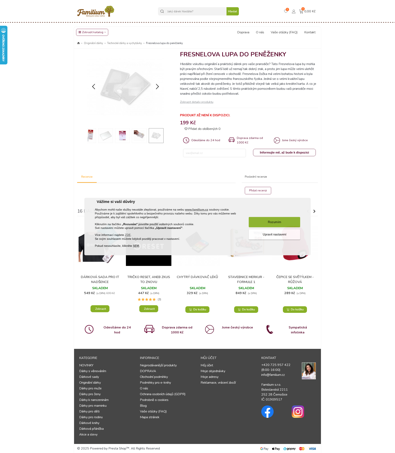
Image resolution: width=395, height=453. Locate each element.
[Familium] (95, 11)
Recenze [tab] (87, 177)
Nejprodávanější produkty (158, 365)
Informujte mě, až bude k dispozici (284, 152)
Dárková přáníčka (91, 428)
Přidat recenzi (258, 190)
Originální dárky (90, 382)
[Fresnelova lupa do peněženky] (125, 122)
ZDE (128, 235)
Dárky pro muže (90, 388)
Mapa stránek (149, 417)
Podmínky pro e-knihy (155, 382)
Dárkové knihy (89, 423)
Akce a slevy (88, 434)
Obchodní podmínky (154, 377)
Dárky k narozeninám (94, 400)
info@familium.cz (273, 375)
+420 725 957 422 (275, 365)
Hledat (232, 11)
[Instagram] (304, 411)
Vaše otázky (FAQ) (284, 32)
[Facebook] (273, 411)
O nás (260, 32)
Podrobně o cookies (154, 400)
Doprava (243, 32)
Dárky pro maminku (93, 405)
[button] (157, 87)
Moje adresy (209, 377)
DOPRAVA (148, 371)
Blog (143, 405)
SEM (136, 245)
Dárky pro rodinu (91, 417)
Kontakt (310, 32)
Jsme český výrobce (237, 327)
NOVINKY (86, 365)
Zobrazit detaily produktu (196, 102)
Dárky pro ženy (90, 394)
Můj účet (207, 365)
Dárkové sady (89, 377)
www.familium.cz (196, 209)
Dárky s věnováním (92, 371)
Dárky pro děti (89, 411)
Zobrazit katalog (92, 32)
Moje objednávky (213, 371)
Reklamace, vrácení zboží (218, 382)
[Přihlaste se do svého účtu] (293, 11)
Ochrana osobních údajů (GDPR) (163, 394)
